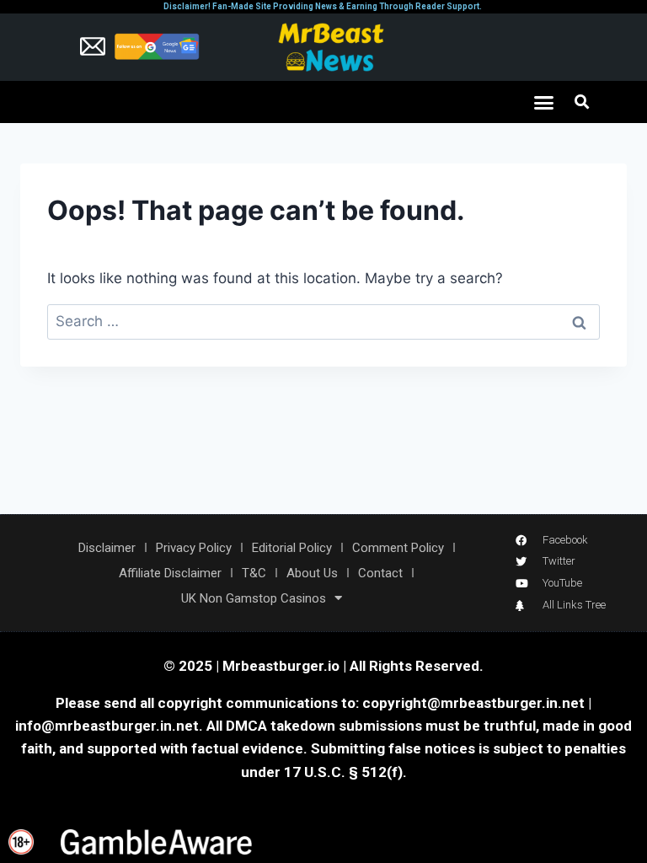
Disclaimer (107, 547)
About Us (312, 573)
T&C (254, 573)
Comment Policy (398, 547)
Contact (380, 573)
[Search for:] (323, 321)
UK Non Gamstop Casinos (253, 598)
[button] (544, 102)
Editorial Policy (292, 547)
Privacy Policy (194, 547)
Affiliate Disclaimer (170, 573)
